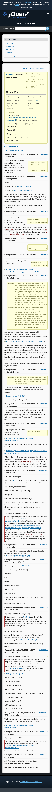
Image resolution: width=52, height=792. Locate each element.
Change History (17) (14, 150)
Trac (17, 5)
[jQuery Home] (16, 15)
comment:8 (44, 403)
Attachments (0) (12, 146)
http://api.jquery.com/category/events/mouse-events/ (24, 341)
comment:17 (43, 754)
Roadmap (8, 53)
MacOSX (25, 566)
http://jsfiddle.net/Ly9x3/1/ (22, 190)
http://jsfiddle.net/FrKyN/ (29, 640)
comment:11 (43, 544)
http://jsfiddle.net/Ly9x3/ (24, 186)
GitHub (28, 2)
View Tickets (9, 46)
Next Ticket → (41, 68)
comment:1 (44, 154)
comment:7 (44, 369)
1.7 (37, 100)
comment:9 (44, 423)
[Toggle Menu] (48, 14)
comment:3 (44, 211)
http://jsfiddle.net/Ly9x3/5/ (15, 396)
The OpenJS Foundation (31, 782)
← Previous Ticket (27, 68)
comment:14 (43, 650)
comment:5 (44, 254)
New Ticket (9, 43)
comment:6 (44, 275)
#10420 (9, 74)
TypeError (15, 480)
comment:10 (43, 470)
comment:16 (43, 731)
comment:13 (43, 607)
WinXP (16, 689)
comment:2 (44, 176)
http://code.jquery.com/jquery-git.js (18, 556)
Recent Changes (11, 56)
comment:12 (43, 559)
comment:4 (44, 238)
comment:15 (43, 712)
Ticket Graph (9, 49)
